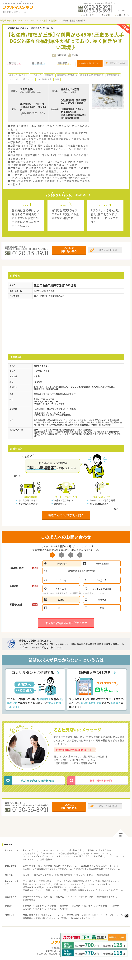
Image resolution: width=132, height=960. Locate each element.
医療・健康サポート (106, 896)
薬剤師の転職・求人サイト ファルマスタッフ (19, 20)
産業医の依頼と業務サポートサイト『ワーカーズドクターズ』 (95, 915)
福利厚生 (60, 896)
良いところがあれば (101, 588)
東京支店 (76, 905)
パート (61, 607)
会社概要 (106, 15)
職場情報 (62, 63)
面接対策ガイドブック (105, 881)
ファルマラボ (43, 884)
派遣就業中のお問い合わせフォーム (60, 865)
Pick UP (26, 874)
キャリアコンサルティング (80, 896)
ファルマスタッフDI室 (97, 884)
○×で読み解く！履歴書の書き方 (38, 881)
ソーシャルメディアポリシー (36, 856)
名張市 (54, 20)
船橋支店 (64, 905)
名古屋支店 (101, 905)
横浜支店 (88, 905)
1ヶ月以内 (61, 580)
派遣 (102, 607)
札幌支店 (27, 905)
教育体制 (48, 896)
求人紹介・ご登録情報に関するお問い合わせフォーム (47, 868)
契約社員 (102, 599)
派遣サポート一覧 (31, 896)
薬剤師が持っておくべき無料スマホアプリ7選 (44, 890)
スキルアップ (76, 884)
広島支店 (51, 908)
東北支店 (39, 905)
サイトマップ (29, 859)
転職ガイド (28, 884)
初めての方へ (29, 850)
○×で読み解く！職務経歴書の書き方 (74, 881)
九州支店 (64, 908)
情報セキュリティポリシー (96, 853)
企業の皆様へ (89, 15)
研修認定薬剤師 (102, 563)
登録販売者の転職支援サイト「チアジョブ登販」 (45, 918)
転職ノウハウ (60, 884)
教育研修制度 (29, 899)
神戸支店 (39, 908)
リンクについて (114, 856)
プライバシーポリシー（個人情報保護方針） (59, 853)
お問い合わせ (123, 15)
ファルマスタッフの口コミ (52, 850)
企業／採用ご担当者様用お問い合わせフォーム (98, 868)
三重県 (44, 20)
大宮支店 (51, 905)
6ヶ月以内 (61, 588)
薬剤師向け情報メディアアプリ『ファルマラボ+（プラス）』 (96, 890)
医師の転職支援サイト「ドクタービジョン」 (43, 915)
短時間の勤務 (103, 874)
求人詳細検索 (75, 850)
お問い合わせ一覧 (31, 865)
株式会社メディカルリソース (84, 918)
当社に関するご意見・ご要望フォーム (98, 865)
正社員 (61, 599)
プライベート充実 (84, 874)
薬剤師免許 (62, 563)
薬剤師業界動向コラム (59, 887)
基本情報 (37, 63)
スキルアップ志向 (42, 874)
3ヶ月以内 (102, 580)
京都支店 (115, 905)
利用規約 (98, 856)
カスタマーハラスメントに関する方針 (72, 856)
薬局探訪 (78, 887)
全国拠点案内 (104, 850)
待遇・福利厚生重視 (63, 874)
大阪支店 (27, 908)
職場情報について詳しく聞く (66, 515)
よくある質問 (29, 853)
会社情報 (90, 850)
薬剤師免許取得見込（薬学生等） (81, 570)
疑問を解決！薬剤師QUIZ (34, 887)
